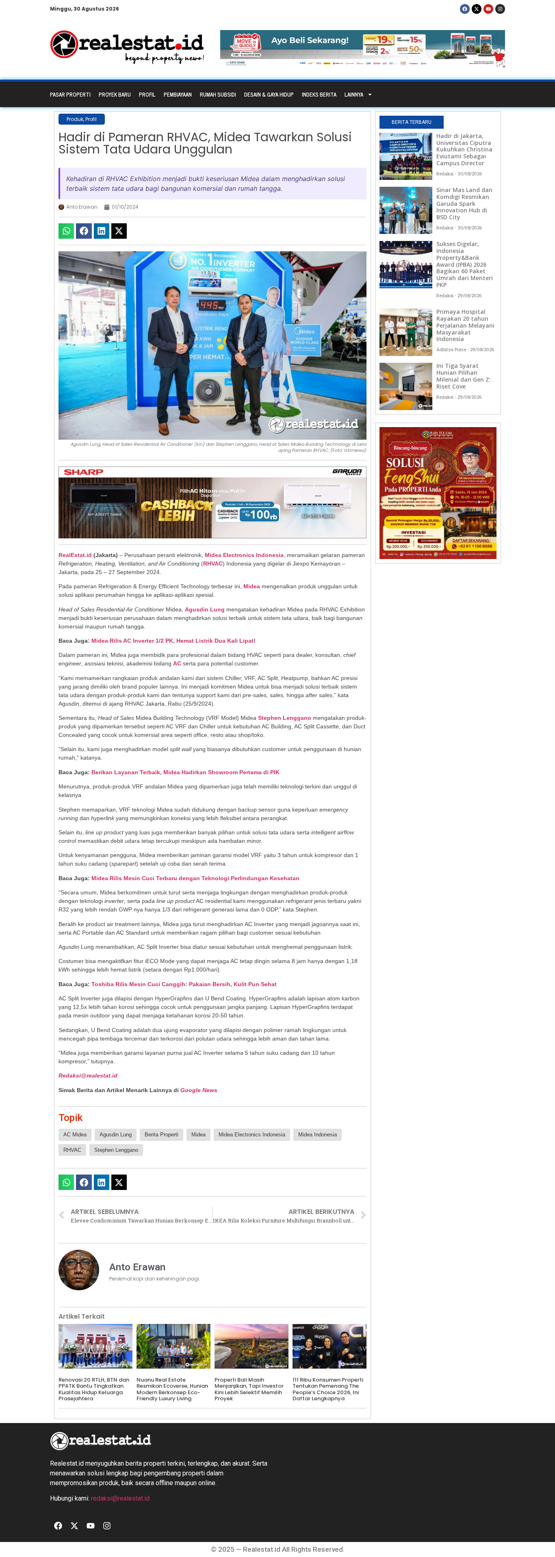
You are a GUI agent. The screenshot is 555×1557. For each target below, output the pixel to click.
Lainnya (354, 94)
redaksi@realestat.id (120, 1498)
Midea (251, 586)
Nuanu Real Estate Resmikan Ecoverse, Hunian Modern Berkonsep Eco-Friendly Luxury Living (172, 1389)
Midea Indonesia (317, 1135)
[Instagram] (500, 9)
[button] (66, 231)
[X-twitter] (476, 9)
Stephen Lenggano (284, 718)
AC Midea (75, 1135)
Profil (147, 94)
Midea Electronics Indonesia (244, 555)
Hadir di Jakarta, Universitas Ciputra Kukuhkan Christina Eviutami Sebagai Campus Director (464, 149)
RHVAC (213, 563)
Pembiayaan (178, 94)
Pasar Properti (70, 94)
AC (177, 663)
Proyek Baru (115, 94)
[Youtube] (488, 9)
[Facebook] (465, 9)
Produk (75, 119)
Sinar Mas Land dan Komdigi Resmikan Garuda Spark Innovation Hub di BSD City (464, 203)
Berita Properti (161, 1135)
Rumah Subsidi (218, 94)
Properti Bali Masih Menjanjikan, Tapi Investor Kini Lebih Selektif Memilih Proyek (249, 1389)
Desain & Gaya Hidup (269, 94)
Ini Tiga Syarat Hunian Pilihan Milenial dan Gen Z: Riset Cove (463, 376)
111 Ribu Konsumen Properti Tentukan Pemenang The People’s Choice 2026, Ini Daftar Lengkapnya (328, 1389)
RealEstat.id (75, 555)
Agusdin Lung (205, 609)
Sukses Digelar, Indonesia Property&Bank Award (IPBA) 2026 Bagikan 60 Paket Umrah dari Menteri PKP (464, 264)
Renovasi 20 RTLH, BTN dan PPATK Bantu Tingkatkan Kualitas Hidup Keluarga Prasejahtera (94, 1389)
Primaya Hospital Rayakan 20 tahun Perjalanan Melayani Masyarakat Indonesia (465, 325)
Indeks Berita (319, 94)
